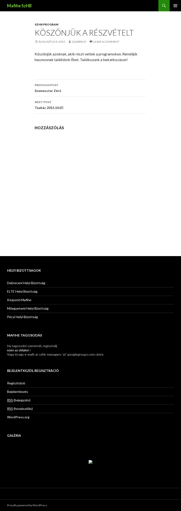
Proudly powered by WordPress (27, 505)
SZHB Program (46, 24)
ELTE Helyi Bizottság (22, 291)
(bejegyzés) (18, 400)
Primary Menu (175, 5)
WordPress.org (18, 417)
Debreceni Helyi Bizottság (26, 283)
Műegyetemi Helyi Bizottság (28, 308)
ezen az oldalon (18, 350)
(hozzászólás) (20, 409)
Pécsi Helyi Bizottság (22, 317)
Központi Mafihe (19, 300)
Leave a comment (106, 41)
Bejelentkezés (17, 392)
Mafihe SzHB (19, 5)
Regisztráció (16, 383)
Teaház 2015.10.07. (49, 105)
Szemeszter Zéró (48, 88)
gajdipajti (79, 41)
